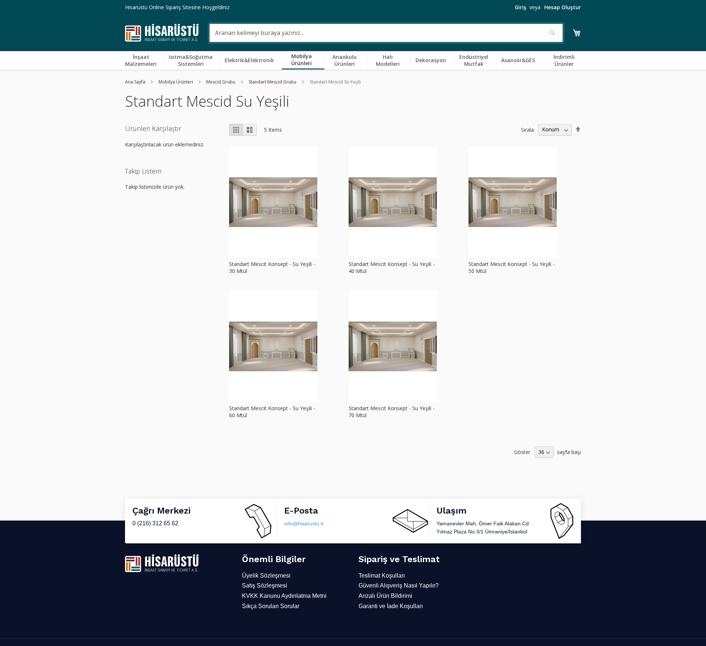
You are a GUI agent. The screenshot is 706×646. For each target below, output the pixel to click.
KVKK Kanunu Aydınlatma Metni (284, 596)
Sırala (527, 129)
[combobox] (386, 33)
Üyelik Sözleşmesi (266, 575)
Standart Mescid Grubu (273, 82)
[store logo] (162, 33)
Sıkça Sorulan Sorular (270, 606)
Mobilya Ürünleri (176, 82)
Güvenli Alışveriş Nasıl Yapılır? (399, 585)
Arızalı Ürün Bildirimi (385, 596)
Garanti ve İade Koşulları (391, 606)
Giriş (520, 7)
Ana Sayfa (135, 82)
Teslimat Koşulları (382, 575)
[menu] (353, 60)
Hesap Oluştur (562, 7)
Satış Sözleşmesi (264, 585)
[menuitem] (142, 60)
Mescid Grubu (221, 82)
